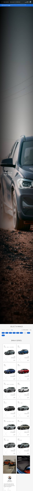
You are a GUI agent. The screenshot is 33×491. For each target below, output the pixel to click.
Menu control (2, 2)
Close (30, 5)
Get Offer (9, 5)
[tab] (3, 330)
